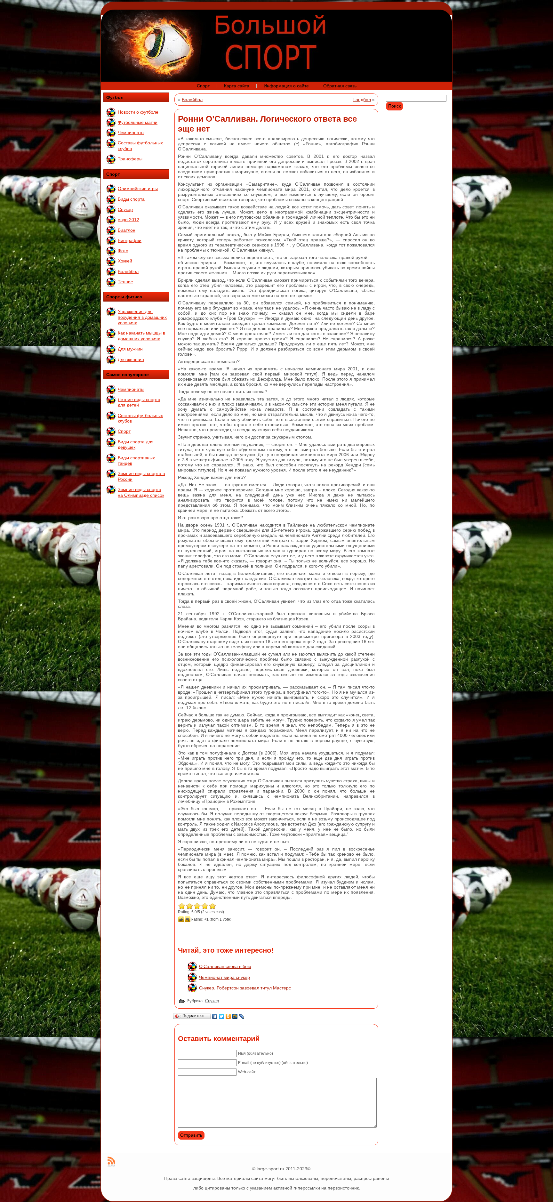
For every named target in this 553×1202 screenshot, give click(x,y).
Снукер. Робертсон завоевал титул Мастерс (245, 987)
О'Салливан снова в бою (225, 966)
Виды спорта (131, 199)
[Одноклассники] (228, 1016)
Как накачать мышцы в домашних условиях (141, 335)
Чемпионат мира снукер (224, 977)
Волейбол (128, 271)
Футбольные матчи (137, 122)
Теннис (125, 281)
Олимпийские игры (138, 188)
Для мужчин (130, 348)
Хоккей (125, 260)
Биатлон (126, 230)
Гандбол (362, 99)
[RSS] (111, 1162)
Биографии (129, 240)
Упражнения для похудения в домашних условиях (142, 317)
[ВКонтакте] (215, 1016)
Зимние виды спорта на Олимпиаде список (141, 492)
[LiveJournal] (241, 1016)
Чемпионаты (131, 132)
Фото (123, 250)
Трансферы (130, 158)
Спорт (124, 431)
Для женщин (131, 359)
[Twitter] (221, 1016)
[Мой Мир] (235, 1016)
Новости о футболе (138, 112)
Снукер (125, 209)
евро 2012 (128, 219)
